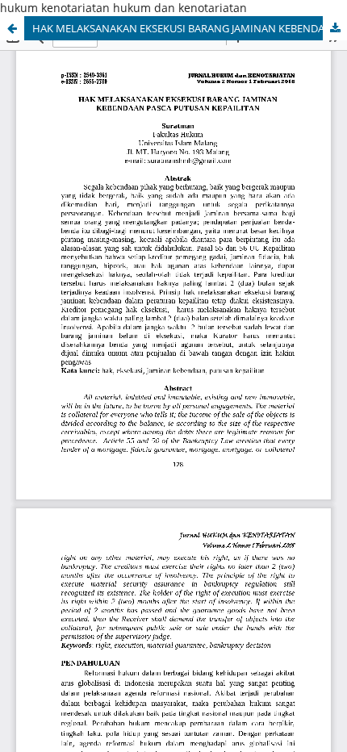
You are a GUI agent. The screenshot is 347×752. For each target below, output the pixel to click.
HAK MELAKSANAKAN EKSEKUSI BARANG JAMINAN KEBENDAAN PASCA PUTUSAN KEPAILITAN (189, 28)
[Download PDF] (335, 28)
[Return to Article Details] (12, 28)
